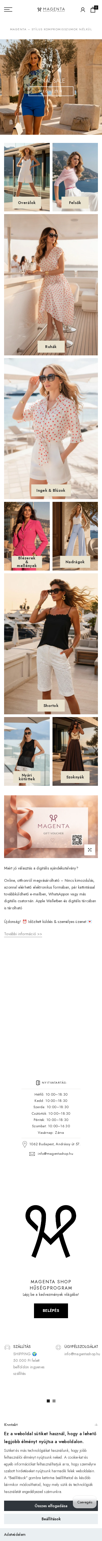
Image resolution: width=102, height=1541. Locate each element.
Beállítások (51, 1519)
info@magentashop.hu (55, 1153)
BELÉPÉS (51, 1310)
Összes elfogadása (51, 1506)
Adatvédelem (15, 1534)
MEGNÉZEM (51, 91)
